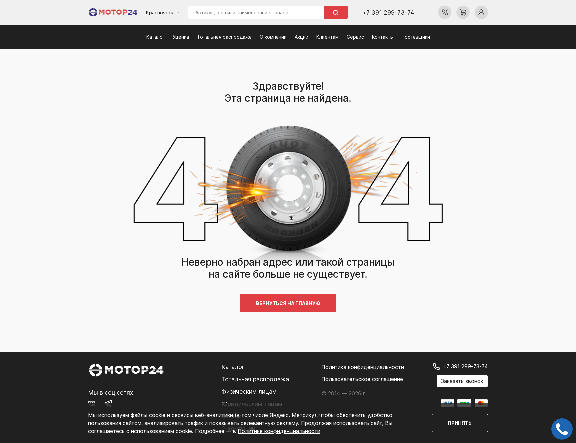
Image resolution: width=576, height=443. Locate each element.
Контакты (383, 37)
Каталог (155, 37)
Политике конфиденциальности (279, 431)
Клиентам (327, 37)
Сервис (355, 37)
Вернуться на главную (288, 303)
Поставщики (416, 37)
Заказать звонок (462, 381)
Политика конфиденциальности (362, 367)
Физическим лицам (249, 391)
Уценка (181, 37)
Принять (460, 423)
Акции (301, 37)
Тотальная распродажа (224, 37)
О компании (273, 37)
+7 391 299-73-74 (388, 12)
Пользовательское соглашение (362, 379)
